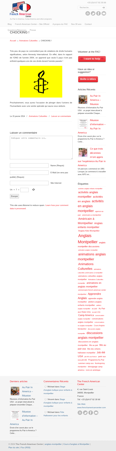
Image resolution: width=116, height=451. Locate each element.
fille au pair (93, 345)
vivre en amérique (93, 370)
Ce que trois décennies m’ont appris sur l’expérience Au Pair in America (92, 157)
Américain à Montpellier (86, 221)
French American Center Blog (20, 9)
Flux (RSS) (25, 447)
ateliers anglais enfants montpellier (90, 303)
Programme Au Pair (96, 360)
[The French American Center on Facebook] (98, 15)
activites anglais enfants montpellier (90, 188)
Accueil (13, 41)
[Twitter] (93, 15)
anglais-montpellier (53, 444)
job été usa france (90, 356)
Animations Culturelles (28, 41)
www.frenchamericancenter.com (91, 407)
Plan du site (13, 447)
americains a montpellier (91, 215)
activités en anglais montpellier (91, 206)
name (57, 165)
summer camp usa (86, 363)
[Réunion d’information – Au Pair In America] (83, 124)
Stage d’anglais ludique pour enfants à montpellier (58, 389)
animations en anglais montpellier (89, 285)
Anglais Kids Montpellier (89, 231)
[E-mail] (104, 15)
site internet (56, 183)
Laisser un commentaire (61, 116)
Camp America (86, 315)
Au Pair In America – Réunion (95, 100)
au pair (94, 309)
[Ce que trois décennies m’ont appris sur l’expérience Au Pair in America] (83, 152)
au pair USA (96, 312)
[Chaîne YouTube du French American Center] (87, 15)
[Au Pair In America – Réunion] (83, 99)
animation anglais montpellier (88, 250)
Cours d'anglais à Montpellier (76, 444)
